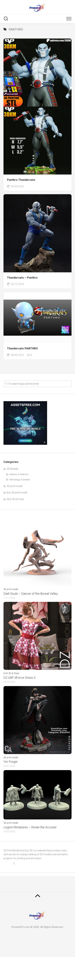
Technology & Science (19, 479)
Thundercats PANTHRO (22, 348)
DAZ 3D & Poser (15, 499)
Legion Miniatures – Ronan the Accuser (30, 827)
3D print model (14, 486)
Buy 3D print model (17, 492)
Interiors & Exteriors (18, 474)
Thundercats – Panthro (22, 277)
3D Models (12, 468)
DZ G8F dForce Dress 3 (19, 677)
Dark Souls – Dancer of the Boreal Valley (30, 593)
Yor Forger (10, 761)
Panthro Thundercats (21, 179)
